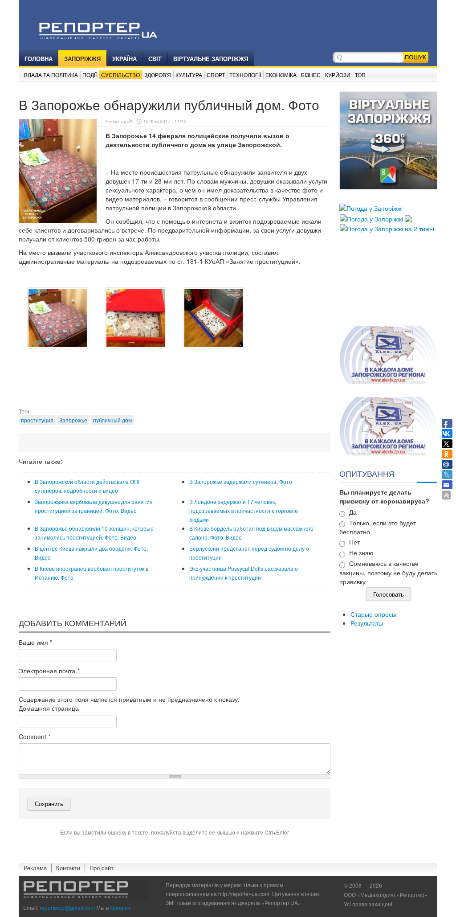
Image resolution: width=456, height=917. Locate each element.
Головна (38, 58)
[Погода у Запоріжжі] (371, 207)
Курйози (337, 74)
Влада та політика (51, 74)
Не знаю (361, 552)
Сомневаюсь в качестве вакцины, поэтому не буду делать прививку (388, 572)
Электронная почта (49, 670)
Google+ (120, 907)
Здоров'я (157, 74)
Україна (124, 58)
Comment (34, 736)
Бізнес (311, 74)
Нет (354, 541)
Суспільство (120, 74)
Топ (360, 74)
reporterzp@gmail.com (67, 907)
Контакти (68, 868)
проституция (37, 420)
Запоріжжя (82, 58)
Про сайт (102, 868)
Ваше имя (35, 642)
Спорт (216, 74)
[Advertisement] (181, 385)
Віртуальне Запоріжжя (210, 58)
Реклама (35, 868)
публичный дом (112, 420)
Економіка (281, 74)
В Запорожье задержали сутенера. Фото (240, 481)
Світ (155, 58)
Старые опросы (373, 614)
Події (89, 74)
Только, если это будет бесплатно (377, 527)
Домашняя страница (49, 708)
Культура (188, 74)
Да (353, 512)
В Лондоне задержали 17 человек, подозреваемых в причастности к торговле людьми (243, 510)
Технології (245, 74)
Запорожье (73, 420)
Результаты (366, 622)
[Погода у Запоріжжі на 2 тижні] (387, 227)
